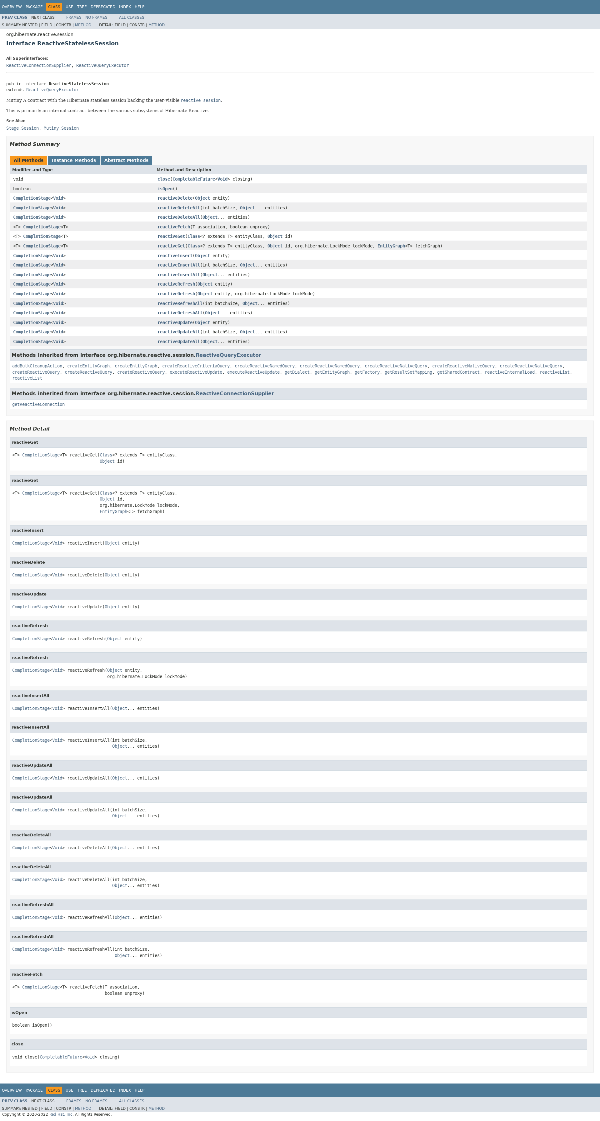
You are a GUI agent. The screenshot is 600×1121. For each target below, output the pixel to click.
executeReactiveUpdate (196, 372)
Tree (82, 7)
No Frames (96, 17)
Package (34, 7)
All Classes (131, 17)
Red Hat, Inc (60, 1114)
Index (125, 7)
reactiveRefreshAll (180, 303)
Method (83, 25)
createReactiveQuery (36, 372)
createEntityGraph (88, 365)
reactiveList (555, 372)
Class (194, 236)
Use (69, 7)
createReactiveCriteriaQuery (196, 365)
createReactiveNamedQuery (265, 365)
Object (202, 198)
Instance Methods (74, 160)
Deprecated (103, 7)
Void (223, 179)
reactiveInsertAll (179, 264)
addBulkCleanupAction (37, 365)
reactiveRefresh (176, 283)
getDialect (297, 372)
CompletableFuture (193, 179)
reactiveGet (171, 236)
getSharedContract (458, 372)
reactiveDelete (175, 198)
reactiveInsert (175, 255)
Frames (74, 17)
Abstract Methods (126, 160)
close (164, 179)
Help (139, 7)
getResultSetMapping (408, 372)
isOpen (165, 188)
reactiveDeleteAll (179, 207)
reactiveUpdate (175, 322)
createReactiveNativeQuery (396, 365)
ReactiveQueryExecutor (102, 65)
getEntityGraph (332, 372)
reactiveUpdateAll (179, 331)
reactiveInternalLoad (510, 372)
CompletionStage (32, 198)
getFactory (367, 372)
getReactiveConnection (38, 404)
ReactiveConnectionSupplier (38, 65)
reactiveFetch (174, 226)
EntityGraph (391, 245)
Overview (12, 7)
